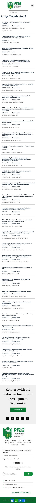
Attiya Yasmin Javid (7, 30)
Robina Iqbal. (16, 320)
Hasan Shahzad (6, 90)
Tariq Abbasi (26, 262)
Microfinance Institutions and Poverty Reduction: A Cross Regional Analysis (18, 49)
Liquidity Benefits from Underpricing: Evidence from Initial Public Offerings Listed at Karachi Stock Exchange (18, 232)
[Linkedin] (27, 418)
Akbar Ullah (5, 296)
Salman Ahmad (6, 140)
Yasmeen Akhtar (6, 262)
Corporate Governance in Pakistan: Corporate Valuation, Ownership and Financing (17, 314)
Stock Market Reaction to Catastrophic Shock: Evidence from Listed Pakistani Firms (17, 362)
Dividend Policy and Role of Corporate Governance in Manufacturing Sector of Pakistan (16, 171)
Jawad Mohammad (7, 152)
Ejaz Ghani (11, 296)
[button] (32, 5)
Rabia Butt (4, 273)
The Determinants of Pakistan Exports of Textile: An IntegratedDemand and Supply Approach (16, 37)
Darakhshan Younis (7, 250)
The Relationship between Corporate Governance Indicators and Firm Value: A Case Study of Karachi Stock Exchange (18, 375)
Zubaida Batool (6, 177)
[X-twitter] (12, 418)
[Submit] (28, 474)
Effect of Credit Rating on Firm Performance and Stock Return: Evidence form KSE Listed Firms (17, 220)
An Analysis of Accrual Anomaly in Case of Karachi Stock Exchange (18, 146)
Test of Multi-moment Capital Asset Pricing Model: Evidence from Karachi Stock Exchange (16, 338)
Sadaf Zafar (5, 127)
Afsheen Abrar (17, 54)
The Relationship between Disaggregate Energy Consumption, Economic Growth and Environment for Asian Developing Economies (16, 159)
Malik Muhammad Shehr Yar (16, 28)
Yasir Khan (5, 66)
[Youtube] (17, 418)
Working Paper (16, 25)
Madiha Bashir (5, 189)
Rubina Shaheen (6, 226)
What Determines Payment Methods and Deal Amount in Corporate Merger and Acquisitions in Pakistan (17, 256)
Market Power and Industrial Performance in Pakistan (17, 291)
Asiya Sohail (5, 214)
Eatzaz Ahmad (17, 344)
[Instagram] (22, 418)
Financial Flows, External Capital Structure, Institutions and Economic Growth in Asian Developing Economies (18, 183)
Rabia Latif (16, 42)
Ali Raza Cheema (6, 165)
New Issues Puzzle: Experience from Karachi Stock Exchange (16, 22)
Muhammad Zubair (7, 102)
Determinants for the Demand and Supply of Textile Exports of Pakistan (16, 280)
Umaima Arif (16, 332)
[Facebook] (7, 418)
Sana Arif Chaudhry (7, 308)
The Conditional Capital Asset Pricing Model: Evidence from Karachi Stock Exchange (17, 350)
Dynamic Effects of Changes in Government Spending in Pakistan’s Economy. (17, 326)
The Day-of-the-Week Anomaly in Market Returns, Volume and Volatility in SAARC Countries (18, 72)
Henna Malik (5, 28)
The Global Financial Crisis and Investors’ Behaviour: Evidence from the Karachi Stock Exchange (16, 208)
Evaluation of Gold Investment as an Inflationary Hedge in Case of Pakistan (17, 121)
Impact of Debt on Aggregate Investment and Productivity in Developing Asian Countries (17, 84)
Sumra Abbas (5, 78)
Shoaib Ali (4, 115)
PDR (13, 40)
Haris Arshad (5, 202)
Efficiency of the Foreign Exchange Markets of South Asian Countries (16, 302)
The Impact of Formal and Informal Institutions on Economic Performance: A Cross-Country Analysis (16, 61)
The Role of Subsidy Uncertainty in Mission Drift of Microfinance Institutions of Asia (16, 96)
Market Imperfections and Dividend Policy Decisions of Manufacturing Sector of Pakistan (17, 244)
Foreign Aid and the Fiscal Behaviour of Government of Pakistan (17, 268)
